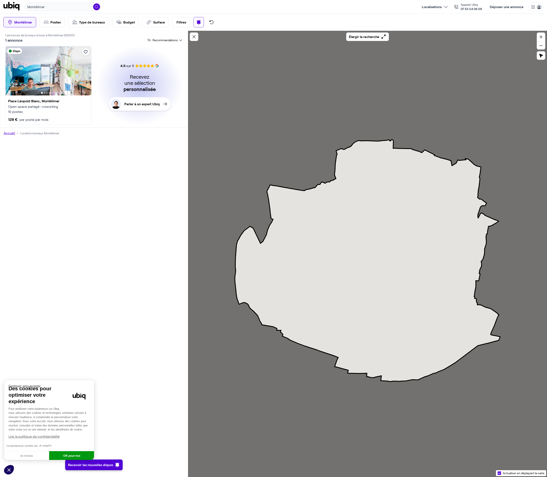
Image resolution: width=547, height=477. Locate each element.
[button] (9, 470)
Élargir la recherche (364, 37)
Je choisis (26, 455)
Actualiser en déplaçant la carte (523, 473)
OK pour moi (71, 455)
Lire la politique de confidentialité (34, 436)
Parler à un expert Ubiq (142, 104)
